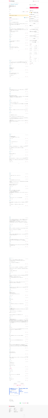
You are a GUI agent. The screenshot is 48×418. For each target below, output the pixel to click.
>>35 (9, 103)
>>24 (9, 218)
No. (10, 20)
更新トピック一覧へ (19, 385)
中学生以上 (31, 61)
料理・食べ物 (36, 48)
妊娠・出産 (36, 58)
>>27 (9, 189)
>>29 (9, 174)
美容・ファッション (36, 50)
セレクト (30, 64)
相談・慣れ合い (36, 53)
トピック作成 (34, 7)
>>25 (9, 197)
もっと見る (34, 23)
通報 (9, 11)
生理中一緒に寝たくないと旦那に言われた (14, 4)
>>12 (9, 298)
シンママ (35, 61)
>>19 (9, 227)
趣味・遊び (31, 53)
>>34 (9, 102)
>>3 (9, 351)
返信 (10, 37)
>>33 (9, 135)
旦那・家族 (31, 48)
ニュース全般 (36, 45)
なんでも (30, 45)
